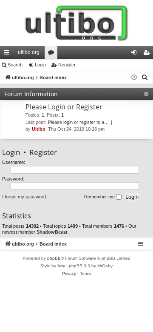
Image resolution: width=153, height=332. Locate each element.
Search (15, 64)
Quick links (8, 54)
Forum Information (31, 94)
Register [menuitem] (148, 54)
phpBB (54, 258)
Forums (52, 54)
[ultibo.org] (76, 23)
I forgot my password (24, 196)
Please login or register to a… (78, 122)
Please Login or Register (64, 107)
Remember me (100, 196)
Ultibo (38, 129)
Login (40, 64)
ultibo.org (29, 52)
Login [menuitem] (135, 54)
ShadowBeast (52, 232)
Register (67, 64)
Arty (61, 265)
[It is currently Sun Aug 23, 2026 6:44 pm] (134, 78)
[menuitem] (145, 77)
